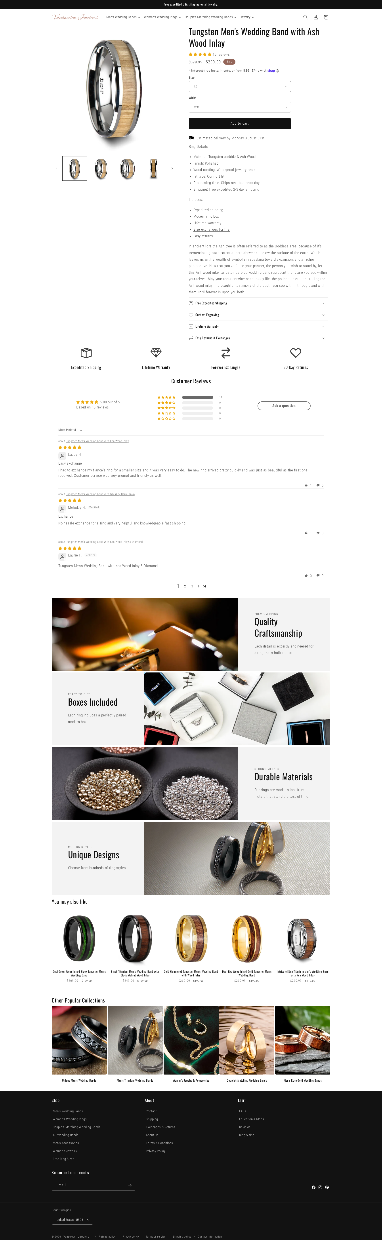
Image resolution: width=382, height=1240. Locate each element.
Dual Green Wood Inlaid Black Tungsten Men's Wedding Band (79, 973)
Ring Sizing (246, 1135)
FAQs (242, 1111)
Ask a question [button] (284, 406)
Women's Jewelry (65, 1151)
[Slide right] (172, 168)
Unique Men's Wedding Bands (79, 1080)
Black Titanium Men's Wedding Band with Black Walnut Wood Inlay (135, 973)
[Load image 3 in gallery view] (127, 168)
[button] (306, 17)
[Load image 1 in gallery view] (75, 168)
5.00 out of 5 (110, 402)
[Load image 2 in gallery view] (101, 168)
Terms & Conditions (159, 1143)
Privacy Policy (155, 1151)
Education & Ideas (251, 1119)
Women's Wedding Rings (70, 1119)
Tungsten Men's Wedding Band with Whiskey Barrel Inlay (100, 494)
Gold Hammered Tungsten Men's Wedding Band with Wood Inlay (191, 973)
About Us (152, 1135)
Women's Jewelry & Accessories (191, 1080)
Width (193, 98)
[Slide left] (56, 168)
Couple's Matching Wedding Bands (247, 1080)
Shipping (152, 1119)
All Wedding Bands (66, 1135)
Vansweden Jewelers (76, 1236)
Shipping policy (182, 1236)
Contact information (210, 1236)
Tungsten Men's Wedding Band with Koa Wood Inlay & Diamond (104, 541)
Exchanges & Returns (160, 1127)
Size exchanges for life (211, 229)
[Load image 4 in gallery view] (154, 168)
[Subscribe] (130, 1185)
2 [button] (185, 586)
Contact (151, 1111)
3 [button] (192, 586)
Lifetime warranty (207, 223)
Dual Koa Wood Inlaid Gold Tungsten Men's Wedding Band (247, 973)
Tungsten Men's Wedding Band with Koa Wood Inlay (97, 441)
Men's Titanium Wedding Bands (135, 1080)
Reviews (245, 1127)
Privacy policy (130, 1236)
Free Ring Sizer (63, 1159)
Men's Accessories (66, 1143)
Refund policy (107, 1236)
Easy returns (203, 236)
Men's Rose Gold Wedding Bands (303, 1080)
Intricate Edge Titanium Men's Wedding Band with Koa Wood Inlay (303, 973)
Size (192, 77)
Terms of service (156, 1236)
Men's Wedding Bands (68, 1111)
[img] (69, 447)
